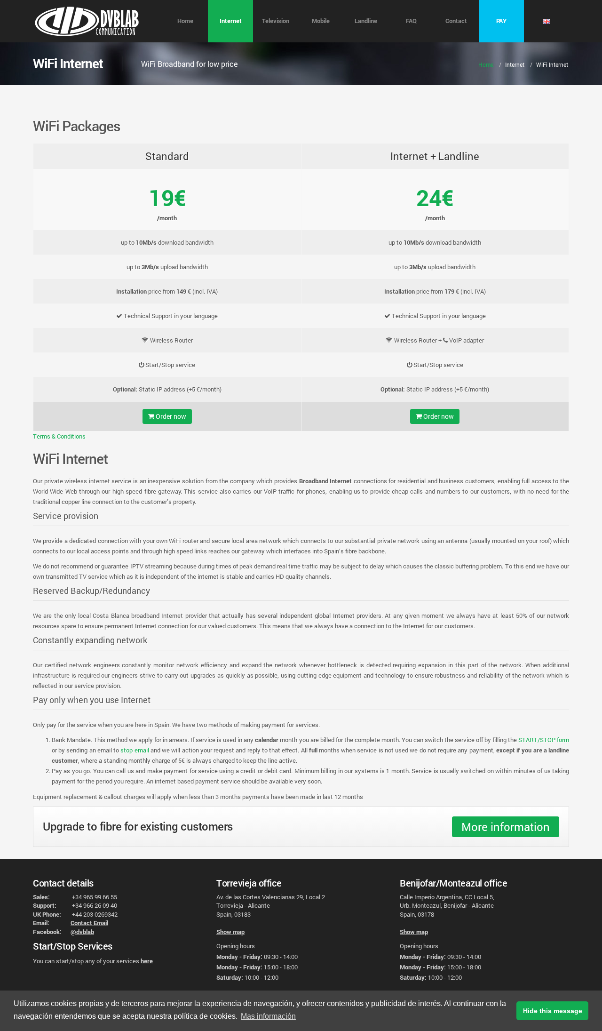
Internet (231, 20)
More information (505, 826)
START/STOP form (543, 739)
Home (185, 20)
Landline (366, 20)
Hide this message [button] (552, 1011)
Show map (230, 931)
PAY (501, 20)
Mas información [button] (268, 1016)
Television (275, 20)
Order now (170, 416)
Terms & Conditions (59, 436)
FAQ (411, 20)
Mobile (321, 20)
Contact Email (89, 923)
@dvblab (82, 931)
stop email (134, 750)
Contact (456, 20)
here (147, 961)
